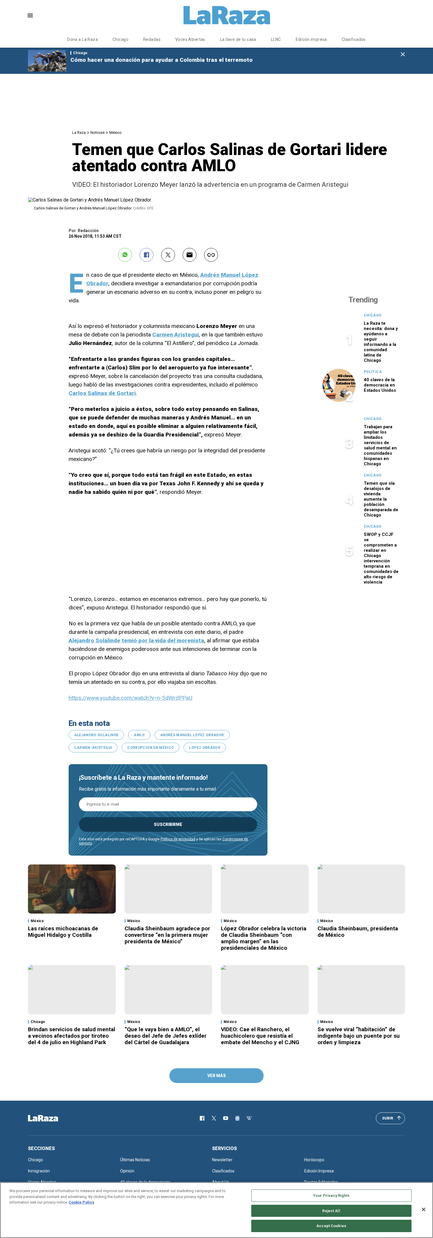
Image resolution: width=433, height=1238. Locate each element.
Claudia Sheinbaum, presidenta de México (358, 931)
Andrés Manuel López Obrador (192, 735)
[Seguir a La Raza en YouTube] (226, 1118)
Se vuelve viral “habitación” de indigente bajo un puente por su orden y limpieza (359, 1036)
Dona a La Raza (82, 39)
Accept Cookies (331, 1226)
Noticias (97, 132)
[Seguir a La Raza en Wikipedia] (249, 1118)
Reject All (331, 1211)
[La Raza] (227, 15)
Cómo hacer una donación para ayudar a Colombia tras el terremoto (161, 59)
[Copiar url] (211, 255)
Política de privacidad (178, 839)
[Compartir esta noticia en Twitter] (168, 255)
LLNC (276, 39)
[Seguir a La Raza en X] (214, 1118)
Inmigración (39, 1171)
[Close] (423, 1209)
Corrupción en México (150, 748)
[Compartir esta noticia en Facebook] (146, 255)
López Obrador (204, 748)
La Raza (79, 132)
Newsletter (222, 1159)
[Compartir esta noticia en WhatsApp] (125, 255)
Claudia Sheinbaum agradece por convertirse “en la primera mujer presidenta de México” (167, 935)
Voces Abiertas (190, 39)
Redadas (152, 39)
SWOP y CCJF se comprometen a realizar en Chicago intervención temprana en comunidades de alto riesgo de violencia (381, 558)
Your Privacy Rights (331, 1195)
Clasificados (354, 39)
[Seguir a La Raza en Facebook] (202, 1118)
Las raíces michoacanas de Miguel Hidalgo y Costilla (63, 931)
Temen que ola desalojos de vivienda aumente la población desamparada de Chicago (381, 499)
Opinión (127, 1171)
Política (373, 372)
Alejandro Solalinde (96, 735)
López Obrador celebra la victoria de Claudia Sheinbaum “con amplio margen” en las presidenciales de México (263, 938)
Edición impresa (311, 39)
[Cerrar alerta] (402, 54)
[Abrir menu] (30, 15)
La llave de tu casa (238, 39)
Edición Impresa (319, 1171)
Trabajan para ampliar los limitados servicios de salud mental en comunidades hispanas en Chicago (380, 445)
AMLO (139, 735)
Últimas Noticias (135, 1159)
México (115, 132)
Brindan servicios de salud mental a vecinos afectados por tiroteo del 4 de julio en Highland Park (71, 1036)
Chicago (120, 39)
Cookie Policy (81, 1202)
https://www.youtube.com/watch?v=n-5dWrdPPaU (130, 697)
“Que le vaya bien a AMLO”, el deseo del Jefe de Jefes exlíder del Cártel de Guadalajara (165, 1036)
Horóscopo (314, 1159)
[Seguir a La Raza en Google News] (237, 1118)
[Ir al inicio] (51, 1118)
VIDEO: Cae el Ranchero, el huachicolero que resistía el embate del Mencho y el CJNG (260, 1036)
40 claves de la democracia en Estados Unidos (380, 385)
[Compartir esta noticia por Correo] (189, 255)
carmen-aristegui (93, 748)
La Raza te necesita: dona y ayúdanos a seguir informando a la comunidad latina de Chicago (381, 342)
